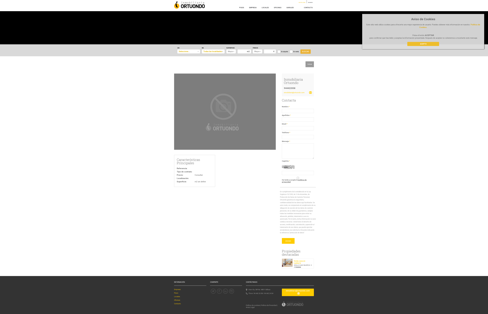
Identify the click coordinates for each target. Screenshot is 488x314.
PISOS (241, 8)
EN (203, 48)
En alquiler (284, 51)
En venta (296, 51)
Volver (309, 64)
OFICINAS (277, 8)
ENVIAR (288, 241)
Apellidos (286, 115)
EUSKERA (310, 2)
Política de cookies (253, 305)
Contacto (177, 304)
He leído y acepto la (294, 181)
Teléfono (286, 133)
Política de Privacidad (269, 305)
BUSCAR (305, 52)
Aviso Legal (250, 307)
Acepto (423, 44)
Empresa (177, 289)
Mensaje (286, 141)
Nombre (286, 107)
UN (178, 48)
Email (284, 124)
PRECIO (255, 48)
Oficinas (177, 300)
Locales (177, 296)
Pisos (176, 293)
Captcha (286, 161)
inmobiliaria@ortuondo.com (298, 291)
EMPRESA (253, 8)
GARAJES (290, 8)
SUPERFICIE (230, 48)
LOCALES (265, 8)
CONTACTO (308, 8)
